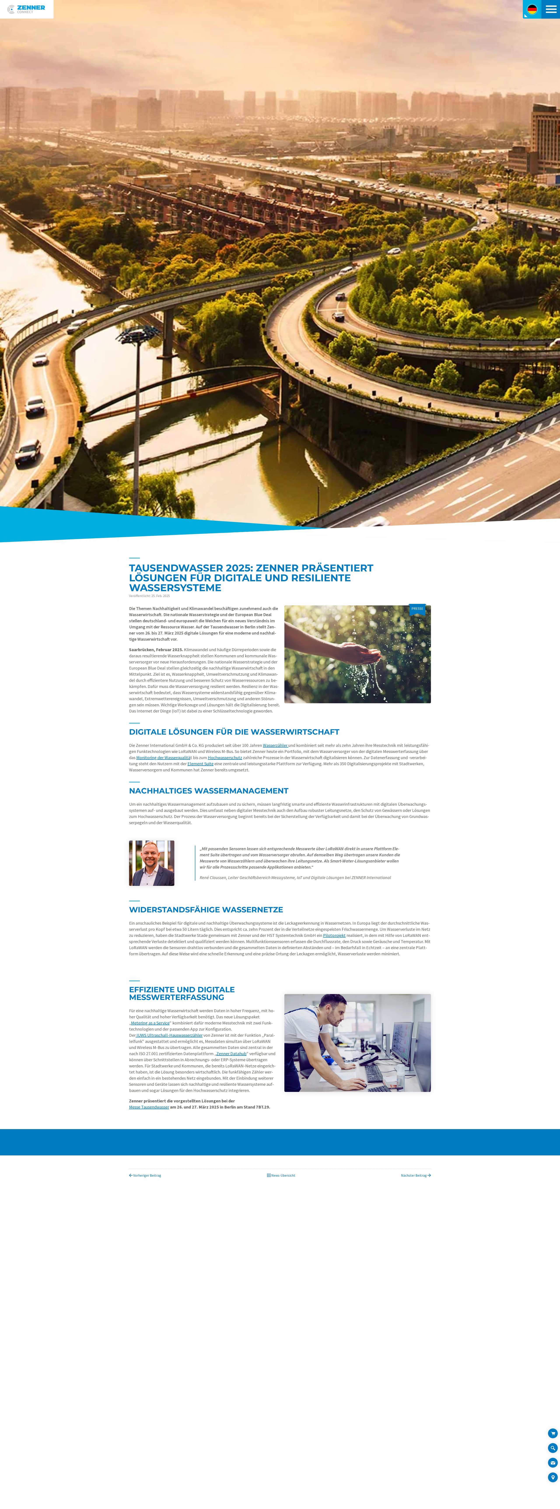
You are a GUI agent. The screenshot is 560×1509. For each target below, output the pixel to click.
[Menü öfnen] (550, 9)
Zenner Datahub (231, 1053)
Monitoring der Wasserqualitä (163, 757)
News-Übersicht (283, 1175)
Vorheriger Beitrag (147, 1175)
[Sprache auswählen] (532, 9)
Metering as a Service (150, 1023)
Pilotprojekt (334, 935)
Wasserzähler (275, 745)
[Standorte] (553, 1477)
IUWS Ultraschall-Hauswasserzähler (169, 1035)
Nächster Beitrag (414, 1175)
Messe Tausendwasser (149, 1107)
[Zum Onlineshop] (553, 1433)
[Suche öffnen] (553, 1450)
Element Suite (200, 763)
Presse (417, 608)
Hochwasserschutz (225, 757)
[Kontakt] (553, 1463)
